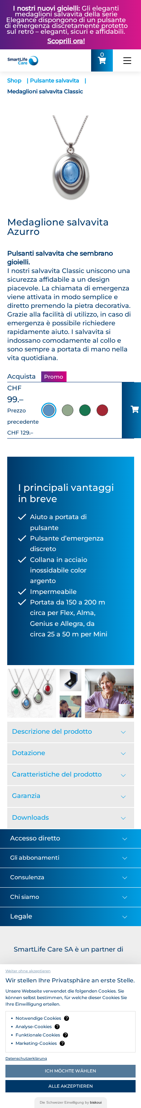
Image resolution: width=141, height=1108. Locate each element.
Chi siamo (24, 896)
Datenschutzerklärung (26, 1058)
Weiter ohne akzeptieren (28, 971)
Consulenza (27, 877)
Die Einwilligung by (71, 1102)
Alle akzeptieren (70, 1086)
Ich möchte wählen (70, 1071)
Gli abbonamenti (34, 857)
